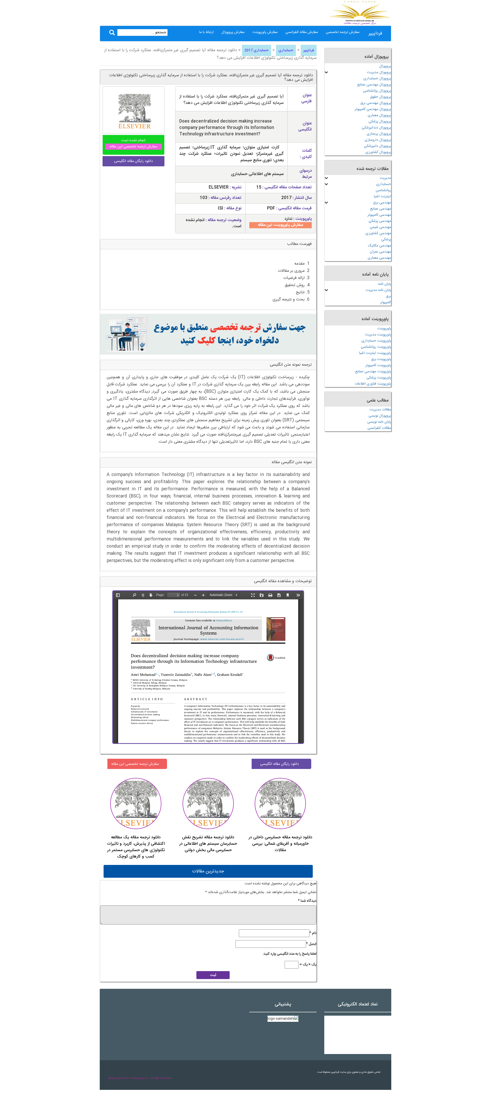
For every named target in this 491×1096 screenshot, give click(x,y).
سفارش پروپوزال (233, 32)
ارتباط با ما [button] (206, 32)
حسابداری (285, 50)
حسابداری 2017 (256, 50)
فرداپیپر (375, 33)
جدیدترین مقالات (208, 871)
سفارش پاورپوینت (265, 32)
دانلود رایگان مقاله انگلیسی (279, 764)
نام (312, 933)
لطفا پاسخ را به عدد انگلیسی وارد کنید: (289, 954)
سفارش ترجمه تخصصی (343, 32)
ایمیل (311, 944)
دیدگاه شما (307, 901)
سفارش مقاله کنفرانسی (301, 32)
